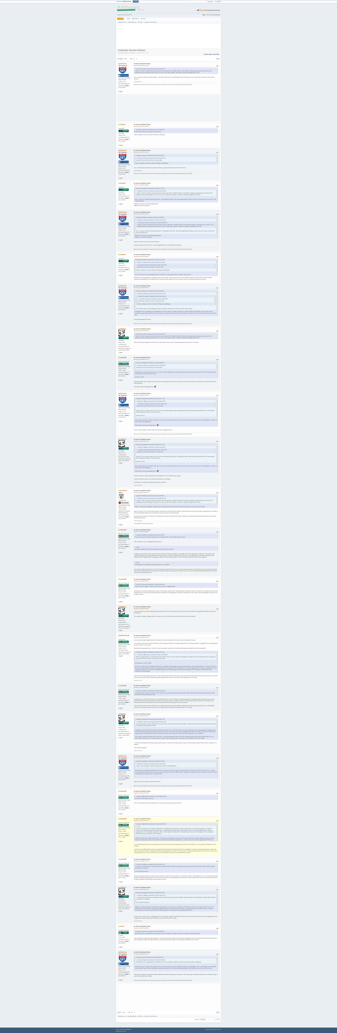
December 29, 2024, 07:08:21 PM (141, 715)
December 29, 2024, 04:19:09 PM (141, 287)
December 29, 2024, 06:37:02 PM (141, 581)
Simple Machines (127, 1029)
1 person (136, 81)
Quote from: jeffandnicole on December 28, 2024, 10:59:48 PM (152, 654)
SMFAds (117, 1031)
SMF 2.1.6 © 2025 (120, 1029)
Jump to (196, 1019)
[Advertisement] (168, 36)
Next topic (216, 54)
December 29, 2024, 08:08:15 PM (141, 820)
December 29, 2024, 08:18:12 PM (141, 861)
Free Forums (123, 1031)
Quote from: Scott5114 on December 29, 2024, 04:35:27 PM (150, 691)
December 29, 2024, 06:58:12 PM (141, 687)
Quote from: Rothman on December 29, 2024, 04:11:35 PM (150, 188)
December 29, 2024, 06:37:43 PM (141, 608)
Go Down (120, 59)
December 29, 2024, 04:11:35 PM (141, 65)
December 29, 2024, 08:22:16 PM (141, 889)
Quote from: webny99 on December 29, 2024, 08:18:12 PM (150, 892)
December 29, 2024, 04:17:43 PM (141, 214)
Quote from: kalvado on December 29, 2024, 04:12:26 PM (150, 155)
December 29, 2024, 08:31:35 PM (141, 954)
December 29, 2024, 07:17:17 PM (141, 757)
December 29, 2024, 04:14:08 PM (141, 185)
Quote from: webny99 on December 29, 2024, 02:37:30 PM (150, 652)
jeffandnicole (124, 635)
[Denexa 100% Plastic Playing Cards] (119, 522)
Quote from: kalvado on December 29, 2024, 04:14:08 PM (150, 217)
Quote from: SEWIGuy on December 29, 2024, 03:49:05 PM (150, 362)
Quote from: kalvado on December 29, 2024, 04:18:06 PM (150, 291)
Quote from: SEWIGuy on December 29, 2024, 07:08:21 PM (150, 864)
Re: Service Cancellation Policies (142, 63)
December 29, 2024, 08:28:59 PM (141, 928)
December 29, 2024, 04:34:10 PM (141, 441)
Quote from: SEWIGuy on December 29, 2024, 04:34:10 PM (150, 535)
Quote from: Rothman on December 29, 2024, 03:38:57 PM (150, 129)
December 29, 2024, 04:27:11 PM (141, 359)
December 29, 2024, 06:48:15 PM (141, 637)
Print (217, 59)
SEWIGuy (123, 329)
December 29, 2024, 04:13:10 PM (141, 152)
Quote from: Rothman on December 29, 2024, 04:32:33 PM (150, 584)
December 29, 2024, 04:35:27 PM (141, 492)
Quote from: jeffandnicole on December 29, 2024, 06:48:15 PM (151, 796)
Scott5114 (123, 490)
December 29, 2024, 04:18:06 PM (141, 256)
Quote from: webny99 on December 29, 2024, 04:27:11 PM (150, 398)
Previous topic (208, 54)
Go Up (119, 1012)
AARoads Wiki (216, 15)
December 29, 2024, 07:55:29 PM (141, 793)
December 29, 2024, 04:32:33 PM (141, 395)
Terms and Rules (212, 1029)
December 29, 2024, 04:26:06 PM (141, 330)
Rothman (123, 64)
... (135, 59)
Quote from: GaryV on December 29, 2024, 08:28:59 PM (149, 957)
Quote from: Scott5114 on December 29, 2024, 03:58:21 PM (150, 69)
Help (206, 1029)
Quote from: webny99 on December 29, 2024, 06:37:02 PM (150, 761)
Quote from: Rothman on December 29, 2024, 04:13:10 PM (150, 259)
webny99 (123, 357)
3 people (136, 680)
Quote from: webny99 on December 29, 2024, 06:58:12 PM (150, 719)
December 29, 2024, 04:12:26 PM (141, 126)
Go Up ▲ (219, 1029)
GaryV (122, 926)
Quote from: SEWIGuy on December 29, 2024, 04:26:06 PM (150, 495)
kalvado (123, 124)
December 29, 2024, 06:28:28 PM (141, 531)
